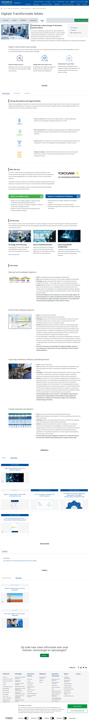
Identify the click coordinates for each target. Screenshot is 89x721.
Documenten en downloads (42, 677)
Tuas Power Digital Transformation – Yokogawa (15, 614)
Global (67, 1)
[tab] (6, 93)
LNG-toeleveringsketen (8, 681)
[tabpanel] (15, 31)
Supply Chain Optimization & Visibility (20, 693)
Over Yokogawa (48, 1)
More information (13, 254)
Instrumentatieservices (69, 696)
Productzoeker (67, 685)
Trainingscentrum (67, 683)
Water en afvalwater (7, 698)
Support (78, 4)
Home (4, 8)
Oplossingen (36, 4)
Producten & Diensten (47, 4)
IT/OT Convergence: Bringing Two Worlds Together (44, 495)
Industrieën (28, 4)
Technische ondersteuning (67, 677)
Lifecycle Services (31, 689)
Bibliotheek (57, 4)
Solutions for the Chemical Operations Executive (17, 561)
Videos (40, 682)
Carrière (53, 1)
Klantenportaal (67, 687)
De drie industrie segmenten (55, 683)
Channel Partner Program (67, 693)
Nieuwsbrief (66, 690)
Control (28, 681)
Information (29, 679)
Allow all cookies (77, 706)
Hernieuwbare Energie (7, 686)
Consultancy (29, 684)
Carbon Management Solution (19, 700)
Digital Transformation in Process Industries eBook (15, 469)
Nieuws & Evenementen (38, 1)
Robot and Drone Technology (55, 695)
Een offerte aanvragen (81, 20)
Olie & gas (5, 677)
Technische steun (76, 32)
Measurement (30, 683)
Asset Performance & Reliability (19, 684)
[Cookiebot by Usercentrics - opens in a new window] (9, 718)
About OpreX (54, 685)
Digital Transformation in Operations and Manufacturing (15, 495)
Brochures (75, 27)
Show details (72, 718)
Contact (85, 4)
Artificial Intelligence (56, 693)
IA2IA (53, 689)
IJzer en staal (5, 696)
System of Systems (56, 687)
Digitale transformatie (26, 8)
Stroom (4, 684)
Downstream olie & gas (8, 679)
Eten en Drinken (6, 692)
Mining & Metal (6, 688)
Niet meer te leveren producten (31, 696)
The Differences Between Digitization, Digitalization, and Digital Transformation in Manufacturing (74, 495)
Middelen (41, 680)
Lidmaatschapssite (60, 1)
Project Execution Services (30, 687)
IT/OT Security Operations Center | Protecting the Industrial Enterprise (14, 519)
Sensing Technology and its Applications (56, 698)
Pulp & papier (5, 694)
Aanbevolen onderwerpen (68, 4)
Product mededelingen (32, 693)
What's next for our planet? (56, 680)
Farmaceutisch (6, 690)
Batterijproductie (6, 699)
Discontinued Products (68, 689)
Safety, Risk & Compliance (18, 681)
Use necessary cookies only (77, 710)
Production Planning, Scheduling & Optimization (19, 697)
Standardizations (55, 701)
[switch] (40, 718)
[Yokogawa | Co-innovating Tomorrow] (7, 3)
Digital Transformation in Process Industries (15, 589)
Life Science (29, 691)
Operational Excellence (20, 686)
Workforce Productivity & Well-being (20, 677)
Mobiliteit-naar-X (6, 701)
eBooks (74, 30)
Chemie (4, 682)
